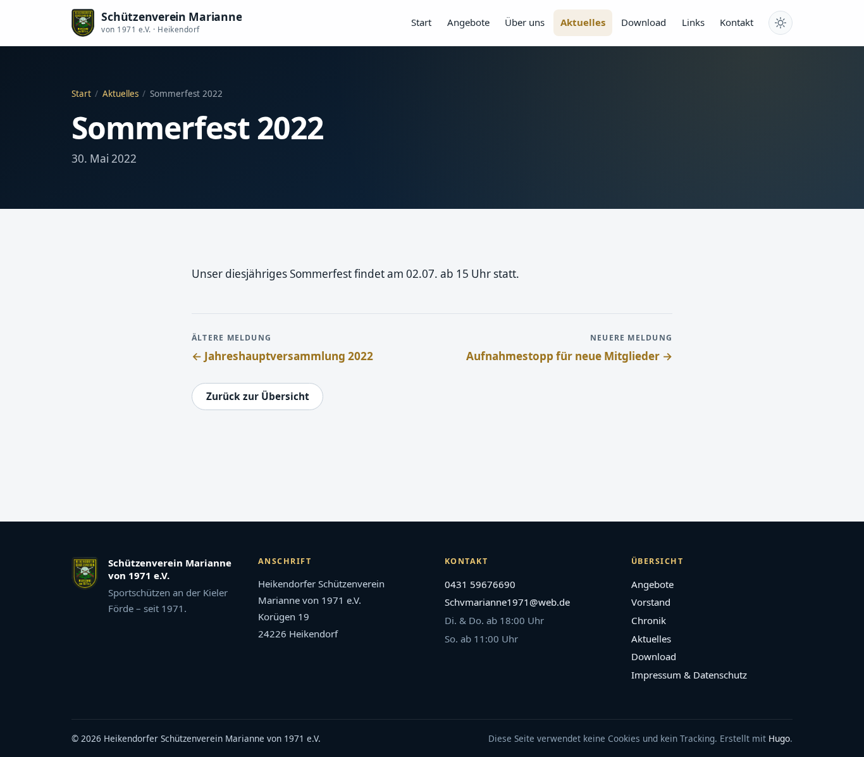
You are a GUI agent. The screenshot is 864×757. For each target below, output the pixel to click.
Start (421, 22)
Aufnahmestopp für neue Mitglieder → (569, 356)
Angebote (468, 22)
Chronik (648, 620)
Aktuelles (582, 22)
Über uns (525, 22)
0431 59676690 (480, 584)
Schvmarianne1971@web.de (507, 602)
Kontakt (736, 22)
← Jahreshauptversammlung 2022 (282, 356)
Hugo (779, 738)
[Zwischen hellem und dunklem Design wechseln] (780, 23)
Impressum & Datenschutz (689, 674)
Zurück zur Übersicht (257, 396)
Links (693, 22)
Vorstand (650, 602)
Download (643, 22)
